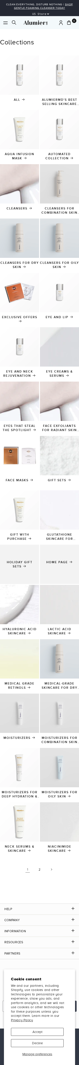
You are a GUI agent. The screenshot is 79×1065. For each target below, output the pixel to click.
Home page (57, 562)
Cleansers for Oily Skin (59, 265)
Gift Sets (57, 480)
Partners (12, 953)
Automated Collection (58, 156)
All (17, 100)
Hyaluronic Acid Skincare (20, 631)
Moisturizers (17, 738)
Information (15, 931)
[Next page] (51, 869)
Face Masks (17, 480)
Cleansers (17, 208)
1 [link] (27, 869)
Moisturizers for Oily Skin (59, 794)
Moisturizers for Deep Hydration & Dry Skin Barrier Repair (20, 794)
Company (12, 920)
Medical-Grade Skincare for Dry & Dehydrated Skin (59, 686)
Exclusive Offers (19, 317)
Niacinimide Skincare (59, 849)
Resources (13, 942)
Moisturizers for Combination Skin (59, 740)
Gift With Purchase (18, 537)
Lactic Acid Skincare (59, 631)
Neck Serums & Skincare (19, 849)
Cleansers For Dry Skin (19, 265)
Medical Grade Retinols (19, 686)
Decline (37, 1043)
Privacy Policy (22, 1020)
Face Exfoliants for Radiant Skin (59, 428)
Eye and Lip (57, 317)
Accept (37, 1032)
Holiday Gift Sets (19, 564)
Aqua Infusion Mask (19, 156)
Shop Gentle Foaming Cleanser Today (43, 6)
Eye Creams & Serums (59, 374)
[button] (5, 23)
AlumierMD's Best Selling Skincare (59, 102)
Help (8, 909)
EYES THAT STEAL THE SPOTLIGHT (19, 428)
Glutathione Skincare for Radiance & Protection (59, 537)
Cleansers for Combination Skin (59, 211)
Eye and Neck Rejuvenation (18, 374)
